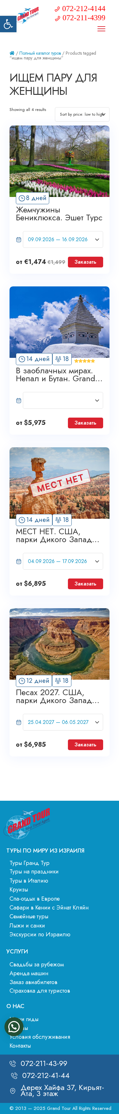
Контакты (20, 1046)
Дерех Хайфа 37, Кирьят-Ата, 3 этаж (62, 1090)
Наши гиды (24, 1019)
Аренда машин (29, 973)
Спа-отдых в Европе (35, 899)
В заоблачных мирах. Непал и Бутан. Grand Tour (55, 375)
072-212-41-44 (45, 1075)
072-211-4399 (84, 18)
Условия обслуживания (40, 1037)
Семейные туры (29, 916)
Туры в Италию (29, 881)
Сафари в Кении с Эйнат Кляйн (49, 907)
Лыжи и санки (27, 925)
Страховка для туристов (40, 991)
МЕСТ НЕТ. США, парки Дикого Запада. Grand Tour (57, 535)
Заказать (85, 262)
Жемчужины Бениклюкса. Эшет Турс (59, 214)
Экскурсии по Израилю (40, 934)
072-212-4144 (83, 8)
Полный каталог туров (40, 53)
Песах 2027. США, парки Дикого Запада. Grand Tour (57, 696)
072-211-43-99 (44, 1063)
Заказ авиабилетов (33, 982)
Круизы (19, 889)
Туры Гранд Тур (30, 863)
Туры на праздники (34, 871)
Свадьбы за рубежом (37, 964)
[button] (8, 24)
